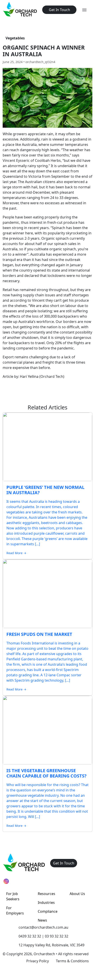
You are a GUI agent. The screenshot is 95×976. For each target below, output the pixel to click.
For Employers (15, 910)
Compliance (47, 911)
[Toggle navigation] (84, 10)
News (42, 920)
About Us (77, 893)
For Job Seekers (12, 896)
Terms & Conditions (72, 961)
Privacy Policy (37, 961)
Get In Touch (59, 9)
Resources (46, 893)
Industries (46, 902)
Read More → (16, 553)
